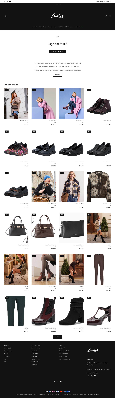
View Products (8, 351)
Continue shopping (57, 51)
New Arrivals (7, 348)
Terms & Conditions (64, 359)
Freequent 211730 (107, 203)
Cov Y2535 (25, 286)
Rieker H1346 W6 (24, 120)
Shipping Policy (63, 353)
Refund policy (42, 394)
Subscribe (34, 356)
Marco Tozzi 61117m (23, 245)
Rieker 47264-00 (107, 162)
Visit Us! (6, 353)
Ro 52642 (26, 328)
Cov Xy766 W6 (52, 286)
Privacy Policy (63, 356)
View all (57, 336)
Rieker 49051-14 (52, 162)
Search (57, 74)
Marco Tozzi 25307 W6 (78, 328)
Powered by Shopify (32, 394)
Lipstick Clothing (24, 394)
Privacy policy (50, 394)
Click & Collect (36, 348)
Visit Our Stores (36, 361)
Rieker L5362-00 (80, 162)
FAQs (60, 345)
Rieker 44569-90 (24, 162)
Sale (5, 361)
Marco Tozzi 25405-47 (50, 328)
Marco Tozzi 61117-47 (50, 245)
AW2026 (6, 345)
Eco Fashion (35, 351)
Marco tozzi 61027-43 (78, 245)
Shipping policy (67, 394)
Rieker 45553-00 (24, 203)
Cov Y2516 (80, 286)
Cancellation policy (94, 394)
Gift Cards (7, 356)
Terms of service (58, 394)
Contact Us (62, 348)
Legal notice (75, 394)
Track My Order (36, 345)
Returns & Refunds (64, 351)
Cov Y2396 (108, 245)
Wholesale (34, 364)
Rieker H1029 (52, 120)
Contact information (84, 394)
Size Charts (35, 353)
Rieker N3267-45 (52, 203)
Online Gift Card (36, 359)
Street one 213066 (79, 203)
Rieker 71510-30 (107, 120)
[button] (5, 16)
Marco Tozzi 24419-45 (105, 328)
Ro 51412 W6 (108, 286)
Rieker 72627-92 (80, 120)
